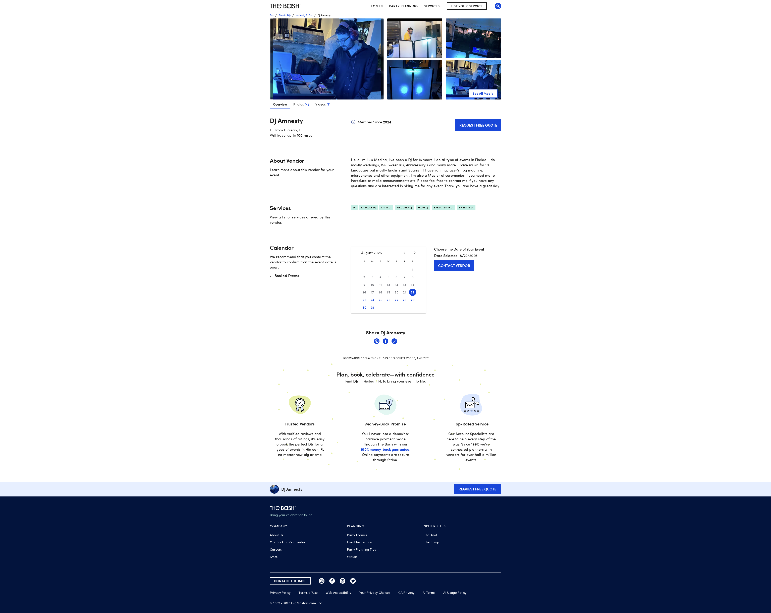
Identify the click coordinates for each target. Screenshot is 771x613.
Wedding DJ (404, 207)
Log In (377, 6)
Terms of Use (308, 593)
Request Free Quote (478, 125)
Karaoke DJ (368, 207)
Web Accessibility (338, 593)
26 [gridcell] (389, 299)
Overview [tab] (280, 104)
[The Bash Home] (285, 6)
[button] (327, 58)
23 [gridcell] (364, 299)
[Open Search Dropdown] (498, 6)
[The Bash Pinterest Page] (342, 581)
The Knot (430, 535)
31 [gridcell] (372, 307)
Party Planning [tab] (403, 6)
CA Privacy (406, 593)
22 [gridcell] (413, 292)
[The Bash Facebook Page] (332, 581)
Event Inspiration (359, 542)
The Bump (431, 542)
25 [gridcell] (380, 299)
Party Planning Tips (361, 549)
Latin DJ (386, 207)
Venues (352, 557)
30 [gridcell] (364, 307)
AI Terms (429, 593)
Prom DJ (423, 207)
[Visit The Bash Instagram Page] (321, 581)
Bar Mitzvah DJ (443, 207)
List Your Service (467, 6)
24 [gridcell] (372, 299)
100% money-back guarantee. (385, 449)
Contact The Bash (290, 580)
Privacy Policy (280, 593)
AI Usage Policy (455, 593)
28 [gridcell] (405, 299)
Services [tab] (432, 6)
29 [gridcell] (413, 299)
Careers (276, 549)
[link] (376, 341)
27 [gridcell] (396, 299)
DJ (354, 207)
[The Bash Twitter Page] (353, 581)
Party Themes (357, 535)
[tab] (301, 104)
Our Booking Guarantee (288, 542)
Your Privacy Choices (374, 593)
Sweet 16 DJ (466, 207)
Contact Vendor (454, 265)
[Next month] (414, 252)
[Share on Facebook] (385, 341)
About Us (276, 535)
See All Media (483, 93)
